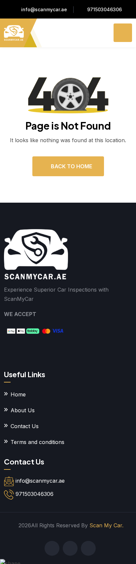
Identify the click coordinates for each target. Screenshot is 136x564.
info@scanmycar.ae (44, 9)
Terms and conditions (37, 442)
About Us (23, 410)
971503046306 (104, 9)
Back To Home (71, 166)
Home (18, 394)
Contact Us (25, 426)
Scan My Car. (106, 525)
